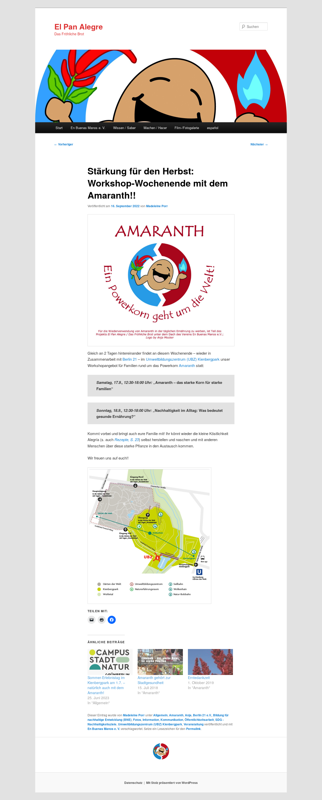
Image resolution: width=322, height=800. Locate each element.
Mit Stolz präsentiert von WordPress (172, 782)
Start (59, 127)
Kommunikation (171, 719)
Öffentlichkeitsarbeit (199, 719)
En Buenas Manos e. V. (88, 127)
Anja (188, 715)
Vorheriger (63, 144)
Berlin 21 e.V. (202, 715)
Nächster (259, 144)
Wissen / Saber (124, 127)
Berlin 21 (130, 359)
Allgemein (160, 715)
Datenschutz (133, 782)
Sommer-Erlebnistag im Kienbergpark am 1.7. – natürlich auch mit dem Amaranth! (106, 685)
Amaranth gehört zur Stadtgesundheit (154, 680)
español (212, 127)
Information (151, 719)
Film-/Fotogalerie (187, 127)
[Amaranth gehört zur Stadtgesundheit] (160, 662)
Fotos (137, 719)
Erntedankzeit (199, 677)
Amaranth (187, 365)
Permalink (193, 728)
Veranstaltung (194, 724)
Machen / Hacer (155, 127)
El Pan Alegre (78, 26)
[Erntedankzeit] (210, 662)
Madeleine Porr (157, 206)
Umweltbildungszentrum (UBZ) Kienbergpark (183, 359)
